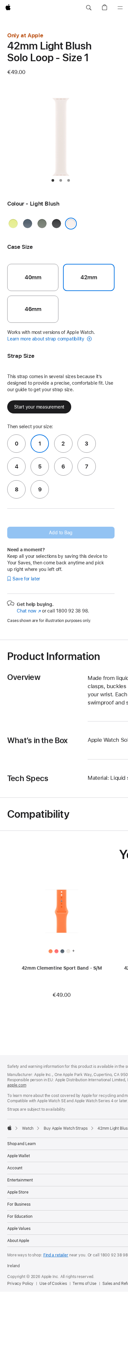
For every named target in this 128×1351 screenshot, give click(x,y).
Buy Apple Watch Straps (65, 1128)
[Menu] (120, 8)
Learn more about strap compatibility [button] (46, 338)
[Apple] (9, 1128)
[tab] (53, 180)
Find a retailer (55, 1255)
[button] (88, 8)
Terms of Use (84, 1283)
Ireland (13, 1266)
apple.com (16, 1085)
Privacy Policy (20, 1283)
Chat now (29, 610)
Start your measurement (39, 407)
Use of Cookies (53, 1283)
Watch (27, 1128)
